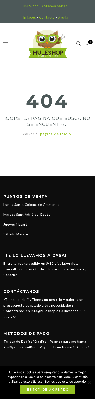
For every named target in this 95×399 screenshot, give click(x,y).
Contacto (47, 17)
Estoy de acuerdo (48, 389)
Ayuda (63, 17)
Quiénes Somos (55, 6)
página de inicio (55, 134)
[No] (89, 382)
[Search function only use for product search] (78, 44)
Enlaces (29, 17)
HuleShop (31, 6)
